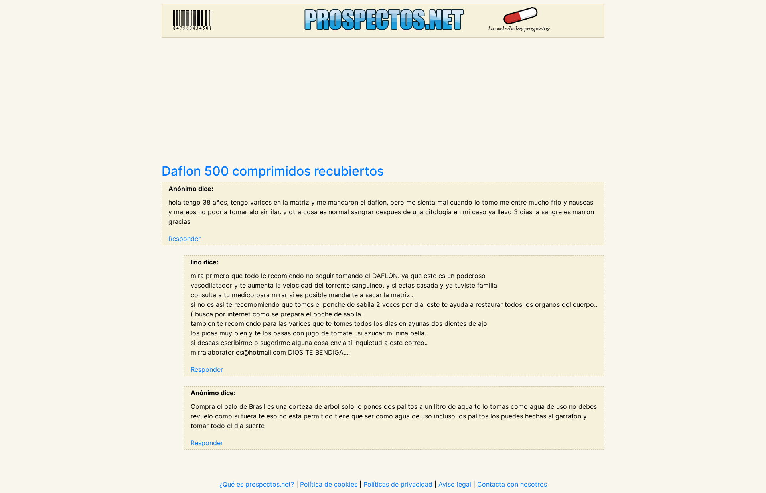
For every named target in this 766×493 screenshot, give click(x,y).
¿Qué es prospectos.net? (256, 484)
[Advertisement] (383, 104)
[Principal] (383, 20)
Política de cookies (328, 484)
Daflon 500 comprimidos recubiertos (273, 171)
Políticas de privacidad (397, 484)
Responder (184, 239)
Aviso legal (454, 484)
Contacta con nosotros (512, 484)
